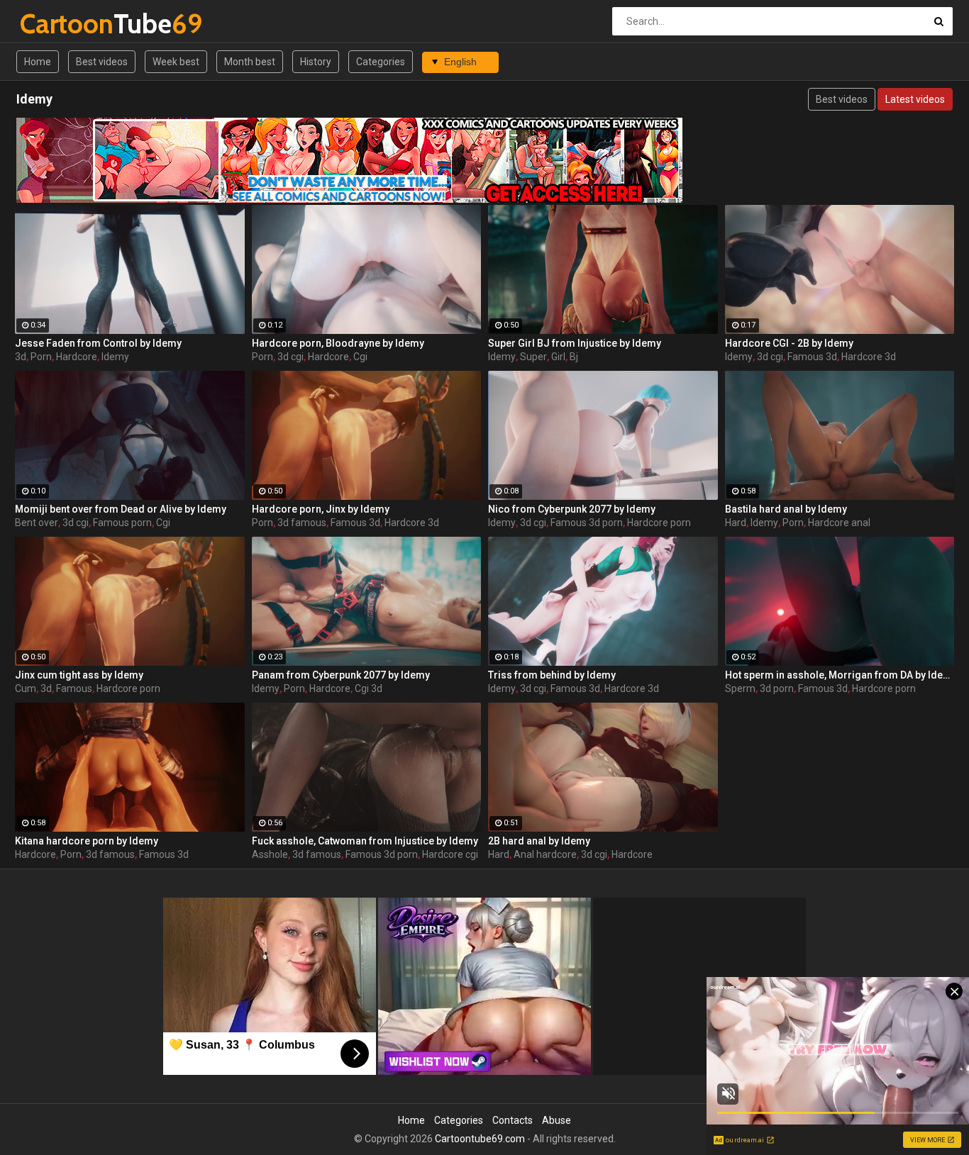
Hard (735, 522)
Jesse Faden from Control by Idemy (98, 343)
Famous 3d (812, 356)
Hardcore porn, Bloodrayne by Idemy (338, 343)
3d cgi (290, 356)
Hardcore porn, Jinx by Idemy (320, 509)
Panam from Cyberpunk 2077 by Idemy (341, 675)
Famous (74, 688)
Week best (176, 61)
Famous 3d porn (586, 522)
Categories (380, 61)
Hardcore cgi (450, 854)
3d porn (777, 688)
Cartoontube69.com (480, 1138)
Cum (25, 688)
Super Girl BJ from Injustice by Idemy (574, 343)
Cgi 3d (368, 688)
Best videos (102, 61)
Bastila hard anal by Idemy (786, 509)
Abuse (556, 1120)
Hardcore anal (839, 522)
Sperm (740, 688)
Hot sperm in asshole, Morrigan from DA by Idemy (840, 675)
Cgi (360, 356)
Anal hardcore (545, 854)
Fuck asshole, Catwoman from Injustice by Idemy (365, 841)
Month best (249, 61)
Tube (57, 23)
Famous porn (122, 522)
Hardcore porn (659, 522)
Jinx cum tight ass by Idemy (79, 675)
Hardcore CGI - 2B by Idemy (789, 343)
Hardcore (76, 356)
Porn (41, 356)
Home (37, 61)
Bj (574, 356)
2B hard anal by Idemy (539, 841)
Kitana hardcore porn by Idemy (86, 841)
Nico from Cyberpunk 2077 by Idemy (571, 509)
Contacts (512, 1120)
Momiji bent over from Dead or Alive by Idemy (120, 509)
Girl (558, 356)
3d (20, 356)
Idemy (115, 356)
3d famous (301, 522)
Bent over (36, 522)
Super (533, 356)
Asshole (270, 854)
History (315, 61)
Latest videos (915, 99)
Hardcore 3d (868, 356)
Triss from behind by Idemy (552, 675)
